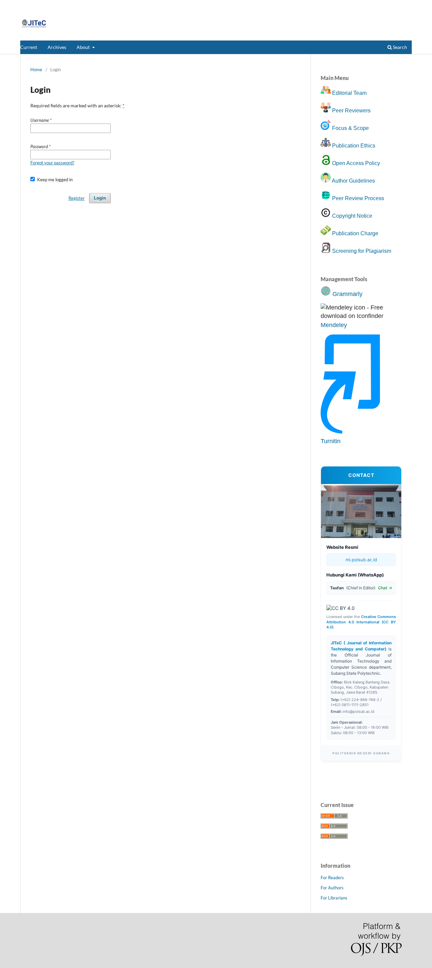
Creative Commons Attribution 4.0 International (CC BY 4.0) (361, 621)
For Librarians (334, 897)
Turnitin (331, 441)
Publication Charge (355, 233)
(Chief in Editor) (361, 587)
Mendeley (334, 325)
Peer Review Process (358, 198)
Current (28, 47)
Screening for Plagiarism (361, 251)
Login (406, 5)
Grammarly (347, 294)
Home (36, 69)
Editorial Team (349, 93)
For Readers (332, 877)
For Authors (332, 887)
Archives (57, 47)
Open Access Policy (356, 163)
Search (399, 47)
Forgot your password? (52, 162)
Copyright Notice (352, 216)
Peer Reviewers (351, 110)
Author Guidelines (353, 181)
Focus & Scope (350, 128)
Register (385, 5)
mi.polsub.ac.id (361, 559)
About (84, 47)
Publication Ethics (353, 146)
